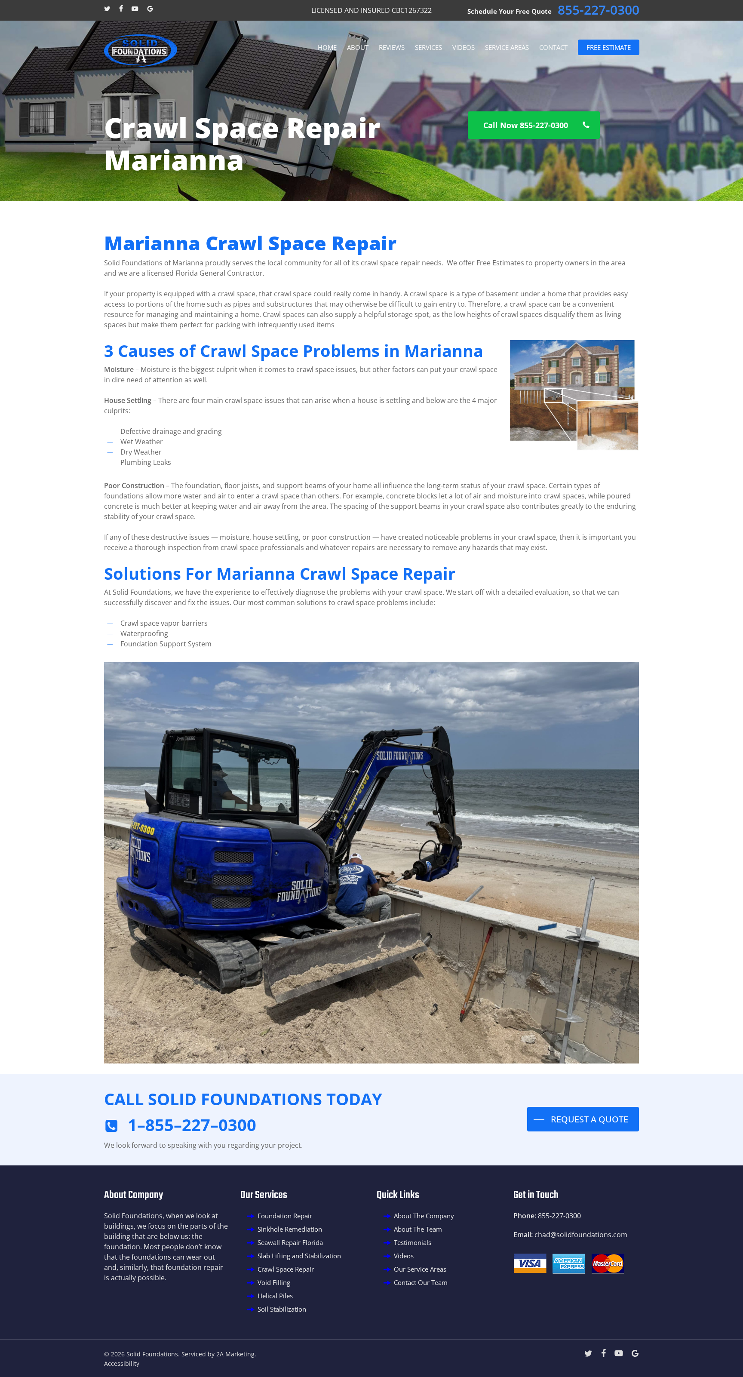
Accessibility (121, 1363)
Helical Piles (275, 1295)
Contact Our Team (421, 1282)
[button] (534, 125)
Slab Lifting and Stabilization (299, 1255)
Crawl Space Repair (286, 1269)
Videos (404, 1255)
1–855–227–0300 (192, 1124)
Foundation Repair (285, 1215)
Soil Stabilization (282, 1309)
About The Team (418, 1229)
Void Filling (274, 1282)
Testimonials (412, 1242)
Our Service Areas (420, 1269)
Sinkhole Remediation (290, 1229)
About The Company (424, 1215)
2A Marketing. (236, 1354)
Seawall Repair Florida (290, 1242)
